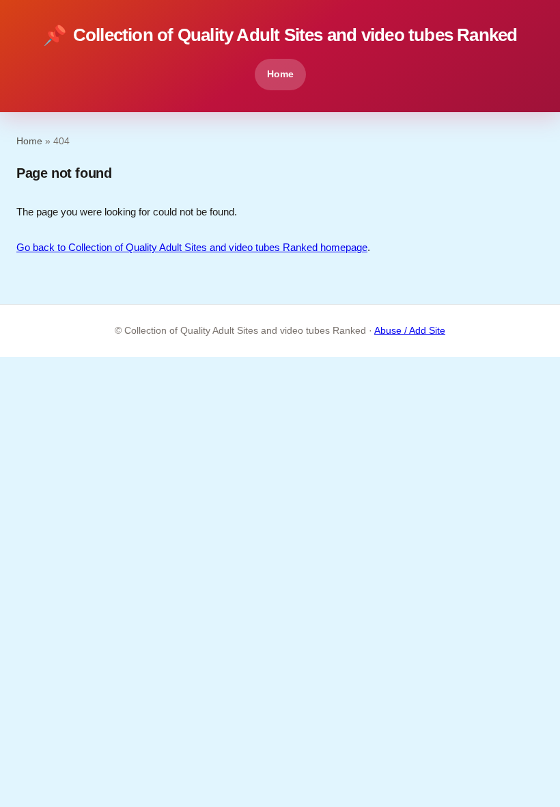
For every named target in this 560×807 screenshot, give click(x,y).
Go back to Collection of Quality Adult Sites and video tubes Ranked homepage (191, 247)
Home (280, 73)
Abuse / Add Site (409, 331)
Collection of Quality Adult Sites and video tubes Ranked (280, 35)
